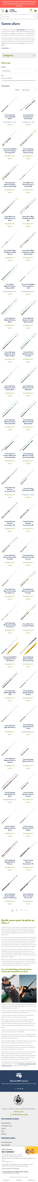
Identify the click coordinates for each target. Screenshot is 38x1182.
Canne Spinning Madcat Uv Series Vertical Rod (9, 382)
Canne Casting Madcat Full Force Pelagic (28, 823)
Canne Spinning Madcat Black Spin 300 (9, 687)
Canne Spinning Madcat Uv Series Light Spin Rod (28, 315)
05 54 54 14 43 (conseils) (20, 1114)
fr (30, 12)
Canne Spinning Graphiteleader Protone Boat (28, 111)
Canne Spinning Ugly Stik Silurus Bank (9, 789)
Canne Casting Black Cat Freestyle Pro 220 (28, 281)
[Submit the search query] (34, 17)
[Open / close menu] (2, 10)
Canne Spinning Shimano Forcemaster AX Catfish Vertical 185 (28, 518)
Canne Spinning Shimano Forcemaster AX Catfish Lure (9, 518)
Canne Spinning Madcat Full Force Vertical (9, 755)
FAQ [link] (2, 1131)
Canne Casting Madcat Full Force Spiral (9, 823)
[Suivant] (25, 910)
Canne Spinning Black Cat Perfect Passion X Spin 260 (9, 179)
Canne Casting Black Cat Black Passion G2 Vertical (9, 653)
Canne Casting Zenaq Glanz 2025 (28, 484)
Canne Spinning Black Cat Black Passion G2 (28, 891)
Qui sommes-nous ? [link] (6, 1125)
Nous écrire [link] (20, 1112)
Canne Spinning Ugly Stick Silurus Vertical (28, 687)
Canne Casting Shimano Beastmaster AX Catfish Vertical (28, 857)
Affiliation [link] (3, 1134)
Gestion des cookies (6, 1142)
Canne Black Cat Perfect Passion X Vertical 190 (28, 179)
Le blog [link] (3, 1128)
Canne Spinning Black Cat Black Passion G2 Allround (9, 891)
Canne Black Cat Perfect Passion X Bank (9, 213)
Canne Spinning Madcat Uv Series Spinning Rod (28, 416)
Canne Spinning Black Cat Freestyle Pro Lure (28, 552)
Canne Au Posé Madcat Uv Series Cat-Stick (28, 349)
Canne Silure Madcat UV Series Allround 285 (9, 281)
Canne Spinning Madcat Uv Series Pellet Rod (28, 382)
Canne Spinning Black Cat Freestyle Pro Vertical (9, 620)
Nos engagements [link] (6, 1123)
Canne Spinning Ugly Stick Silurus (9, 721)
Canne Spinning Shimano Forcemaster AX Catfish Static (9, 484)
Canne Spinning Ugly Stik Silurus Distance (9, 857)
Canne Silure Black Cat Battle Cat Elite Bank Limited (28, 247)
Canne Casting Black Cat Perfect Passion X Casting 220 (9, 145)
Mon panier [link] (35, 10)
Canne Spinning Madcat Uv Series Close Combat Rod (28, 450)
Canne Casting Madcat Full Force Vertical (28, 789)
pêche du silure (21, 29)
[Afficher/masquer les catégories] (19, 55)
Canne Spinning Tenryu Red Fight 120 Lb (9, 111)
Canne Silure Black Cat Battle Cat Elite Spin (28, 213)
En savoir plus (5, 48)
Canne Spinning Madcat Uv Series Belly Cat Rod (9, 349)
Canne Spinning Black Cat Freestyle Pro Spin (28, 586)
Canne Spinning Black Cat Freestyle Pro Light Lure (9, 586)
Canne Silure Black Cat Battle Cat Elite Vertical (9, 247)
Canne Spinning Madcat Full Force (28, 755)
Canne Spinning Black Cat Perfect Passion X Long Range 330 (28, 145)
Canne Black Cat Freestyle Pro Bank (28, 620)
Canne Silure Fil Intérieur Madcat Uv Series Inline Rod (9, 450)
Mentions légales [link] (5, 1145)
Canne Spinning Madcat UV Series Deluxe (9, 315)
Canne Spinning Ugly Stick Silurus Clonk (28, 721)
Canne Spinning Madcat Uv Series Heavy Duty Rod (9, 416)
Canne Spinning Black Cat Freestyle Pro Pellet (9, 552)
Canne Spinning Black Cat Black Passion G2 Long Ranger (28, 653)
